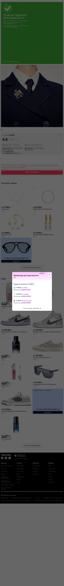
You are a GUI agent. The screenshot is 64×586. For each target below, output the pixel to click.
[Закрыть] (49, 274)
